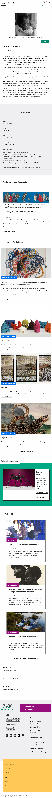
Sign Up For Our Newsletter (31, 707)
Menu (3, 3)
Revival (4, 387)
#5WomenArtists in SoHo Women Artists (24, 544)
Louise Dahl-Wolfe (10, 688)
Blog (6, 777)
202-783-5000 (10, 727)
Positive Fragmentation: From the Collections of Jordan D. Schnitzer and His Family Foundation (24, 283)
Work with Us (9, 768)
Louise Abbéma (9, 669)
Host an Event (9, 764)
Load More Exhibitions (26, 451)
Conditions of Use (12, 796)
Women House (7, 341)
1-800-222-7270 (10, 730)
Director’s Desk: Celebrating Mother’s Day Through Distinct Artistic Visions (25, 590)
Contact (7, 786)
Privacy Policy (5, 796)
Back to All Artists (10, 678)
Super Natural (6, 437)
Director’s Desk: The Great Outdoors (23, 636)
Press (7, 781)
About (7, 773)
